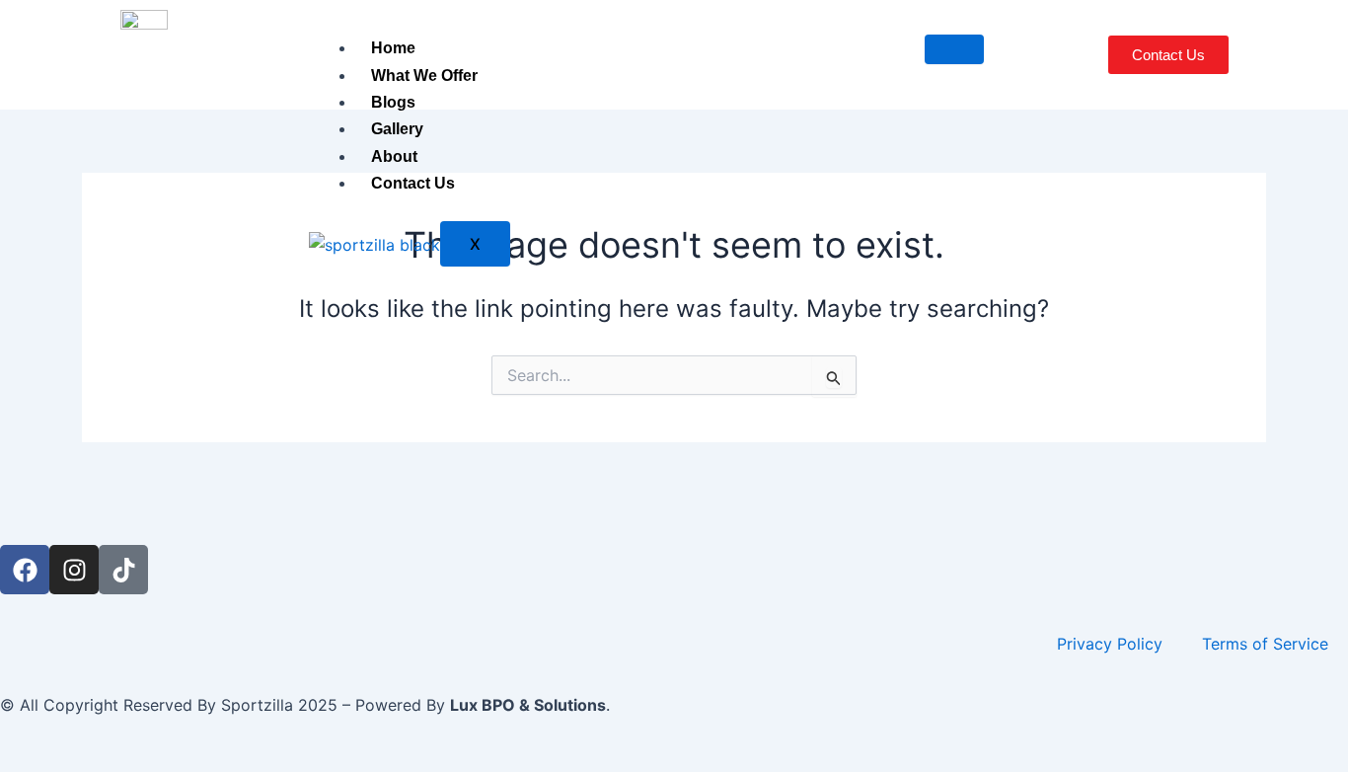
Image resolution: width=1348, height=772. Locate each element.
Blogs (393, 102)
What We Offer (424, 75)
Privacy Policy (1109, 644)
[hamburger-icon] (954, 49)
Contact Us (413, 183)
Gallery (397, 128)
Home (393, 47)
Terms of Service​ (1265, 644)
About (394, 156)
